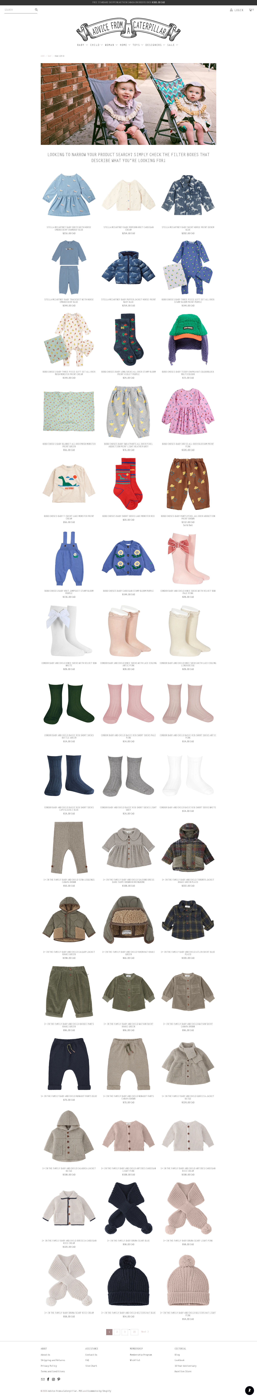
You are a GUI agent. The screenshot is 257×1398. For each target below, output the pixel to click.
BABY (81, 45)
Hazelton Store (183, 1371)
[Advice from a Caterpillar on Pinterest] (59, 1380)
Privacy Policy (49, 1366)
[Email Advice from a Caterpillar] (43, 1380)
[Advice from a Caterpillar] (128, 30)
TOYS (137, 45)
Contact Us (91, 1355)
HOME (124, 45)
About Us (45, 1355)
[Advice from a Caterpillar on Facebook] (48, 1380)
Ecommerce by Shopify (99, 1391)
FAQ (87, 1360)
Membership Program (141, 1355)
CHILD (95, 45)
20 (134, 1332)
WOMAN (110, 45)
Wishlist (135, 1360)
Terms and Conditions (53, 1371)
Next (144, 1332)
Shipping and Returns (53, 1360)
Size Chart (91, 1366)
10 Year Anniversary (185, 1366)
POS (80, 1391)
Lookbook (180, 1360)
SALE (171, 45)
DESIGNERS (154, 45)
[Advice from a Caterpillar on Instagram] (53, 1380)
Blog (177, 1355)
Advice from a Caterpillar (62, 1391)
